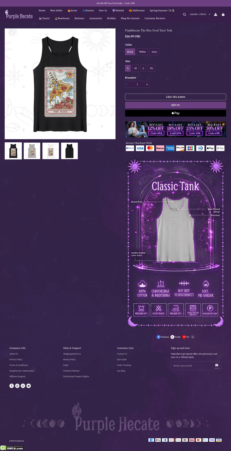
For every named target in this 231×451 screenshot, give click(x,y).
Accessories (95, 18)
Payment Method (71, 370)
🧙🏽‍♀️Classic (44, 18)
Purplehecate (19, 441)
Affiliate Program (17, 376)
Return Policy (69, 359)
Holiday (111, 18)
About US (13, 354)
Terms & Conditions (18, 365)
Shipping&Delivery (72, 354)
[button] (184, 14)
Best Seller (56, 10)
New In (103, 10)
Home (42, 10)
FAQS (65, 365)
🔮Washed (118, 10)
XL (151, 68)
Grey (154, 51)
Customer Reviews (155, 18)
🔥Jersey (72, 10)
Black (130, 51)
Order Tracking (124, 365)
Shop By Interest (130, 18)
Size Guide (122, 359)
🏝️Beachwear (62, 18)
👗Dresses (88, 10)
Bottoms (79, 18)
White (142, 51)
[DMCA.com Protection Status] (11, 448)
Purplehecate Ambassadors (21, 370)
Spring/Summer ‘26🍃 (162, 10)
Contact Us (122, 354)
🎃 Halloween (137, 10)
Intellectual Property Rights (76, 376)
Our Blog (121, 370)
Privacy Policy (15, 359)
